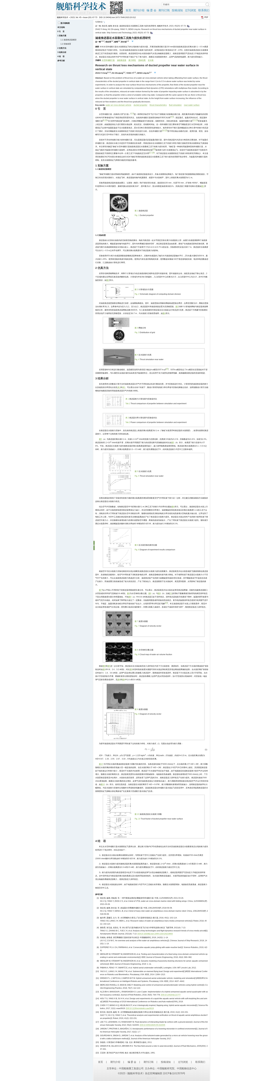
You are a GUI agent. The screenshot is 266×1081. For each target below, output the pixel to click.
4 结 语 (60, 56)
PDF (206, 17)
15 (166, 130)
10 (106, 120)
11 (194, 120)
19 (153, 153)
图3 (176, 307)
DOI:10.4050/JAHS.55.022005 (152, 1025)
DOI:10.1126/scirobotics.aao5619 (140, 1008)
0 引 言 (60, 31)
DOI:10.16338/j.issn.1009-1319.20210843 (155, 934)
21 (171, 593)
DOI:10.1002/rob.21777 (171, 995)
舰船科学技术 (62, 17)
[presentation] (192, 183)
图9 (149, 593)
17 (150, 153)
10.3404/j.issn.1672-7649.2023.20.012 (119, 17)
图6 (173, 507)
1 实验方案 (61, 36)
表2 (123, 387)
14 (163, 130)
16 (154, 149)
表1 (118, 387)
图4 (164, 313)
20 (167, 369)
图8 (128, 593)
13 (196, 120)
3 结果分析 (61, 52)
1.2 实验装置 (65, 44)
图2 (107, 280)
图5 (100, 439)
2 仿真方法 (61, 48)
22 (166, 603)
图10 (101, 764)
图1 (202, 186)
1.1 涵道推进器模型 (68, 40)
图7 (100, 590)
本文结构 (61, 27)
